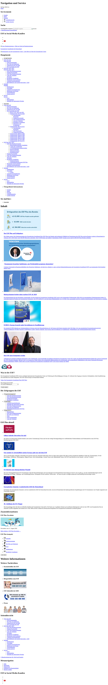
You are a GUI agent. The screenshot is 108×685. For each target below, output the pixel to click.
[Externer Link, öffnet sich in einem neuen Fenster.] (17, 46)
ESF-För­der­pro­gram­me (19, 119)
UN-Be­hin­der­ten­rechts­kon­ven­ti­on (18, 148)
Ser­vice (6, 95)
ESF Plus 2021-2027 (9, 68)
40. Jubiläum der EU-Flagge (13, 504)
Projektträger (7, 401)
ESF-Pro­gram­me (17, 131)
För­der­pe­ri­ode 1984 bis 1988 (17, 138)
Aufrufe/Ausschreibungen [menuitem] (13, 403)
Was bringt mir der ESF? (7, 382)
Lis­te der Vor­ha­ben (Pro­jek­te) (11, 76)
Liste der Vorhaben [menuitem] (11, 419)
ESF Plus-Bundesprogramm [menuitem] (14, 397)
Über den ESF (7, 59)
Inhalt (2, 8)
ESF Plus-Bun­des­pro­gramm (14, 71)
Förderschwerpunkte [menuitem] (12, 398)
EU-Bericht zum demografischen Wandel (17, 470)
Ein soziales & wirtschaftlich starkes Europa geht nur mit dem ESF (25, 452)
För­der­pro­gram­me (10, 541)
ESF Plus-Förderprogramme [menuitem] (14, 395)
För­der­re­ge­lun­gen (14, 161)
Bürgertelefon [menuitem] (10, 411)
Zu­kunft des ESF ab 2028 (13, 65)
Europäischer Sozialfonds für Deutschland (11, 49)
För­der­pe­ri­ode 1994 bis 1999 (17, 135)
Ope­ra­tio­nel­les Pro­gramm (16, 116)
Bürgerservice (7, 410)
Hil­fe (5, 664)
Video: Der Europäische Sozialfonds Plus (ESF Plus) (14, 380)
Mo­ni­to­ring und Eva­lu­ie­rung (17, 124)
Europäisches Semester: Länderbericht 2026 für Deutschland (23, 487)
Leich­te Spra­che (10, 22)
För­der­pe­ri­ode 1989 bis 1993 (17, 136)
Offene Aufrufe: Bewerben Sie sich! (15, 435)
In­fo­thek (6, 84)
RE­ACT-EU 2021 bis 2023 (17, 112)
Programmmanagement (9, 394)
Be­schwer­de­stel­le (14, 149)
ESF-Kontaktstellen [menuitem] (12, 417)
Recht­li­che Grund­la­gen (13, 78)
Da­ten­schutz (7, 666)
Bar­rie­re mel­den (8, 669)
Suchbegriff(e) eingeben (7, 28)
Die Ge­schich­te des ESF (13, 67)
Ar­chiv (12, 172)
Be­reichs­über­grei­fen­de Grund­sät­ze (18, 145)
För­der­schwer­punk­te (12, 72)
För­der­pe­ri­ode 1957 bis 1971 (17, 141)
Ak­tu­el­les (8, 538)
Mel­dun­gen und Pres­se (12, 91)
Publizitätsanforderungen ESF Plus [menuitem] (15, 408)
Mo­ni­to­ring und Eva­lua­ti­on (13, 79)
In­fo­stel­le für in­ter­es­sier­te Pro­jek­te (15, 101)
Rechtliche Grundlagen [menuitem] (13, 400)
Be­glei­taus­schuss (14, 152)
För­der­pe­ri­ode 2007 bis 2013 (17, 126)
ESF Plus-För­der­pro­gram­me (14, 74)
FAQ (8, 98)
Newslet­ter (9, 88)
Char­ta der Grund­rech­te (16, 146)
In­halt (5, 16)
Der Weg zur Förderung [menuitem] (13, 407)
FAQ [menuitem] (8, 416)
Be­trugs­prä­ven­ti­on (14, 151)
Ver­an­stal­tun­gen (11, 92)
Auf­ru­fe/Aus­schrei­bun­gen (13, 81)
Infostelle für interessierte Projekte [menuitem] (15, 404)
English (6, 15)
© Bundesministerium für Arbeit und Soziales (12, 657)
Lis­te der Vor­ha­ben (18, 121)
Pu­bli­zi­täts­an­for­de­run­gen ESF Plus (19, 162)
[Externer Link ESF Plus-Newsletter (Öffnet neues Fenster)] (12, 525)
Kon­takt (6, 18)
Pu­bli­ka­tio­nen (10, 87)
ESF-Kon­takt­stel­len (12, 62)
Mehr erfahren (11, 531)
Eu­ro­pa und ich (11, 94)
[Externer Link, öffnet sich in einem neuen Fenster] (23, 51)
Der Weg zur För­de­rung (13, 64)
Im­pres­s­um (6, 665)
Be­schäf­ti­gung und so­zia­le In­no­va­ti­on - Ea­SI (18, 82)
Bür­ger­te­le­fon (10, 99)
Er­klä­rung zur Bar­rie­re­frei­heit (11, 668)
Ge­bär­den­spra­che (10, 20)
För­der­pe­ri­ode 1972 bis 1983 (17, 139)
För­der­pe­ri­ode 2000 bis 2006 (17, 133)
